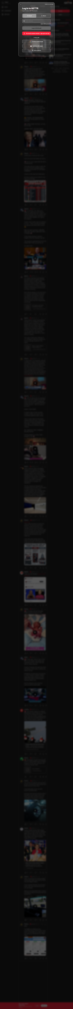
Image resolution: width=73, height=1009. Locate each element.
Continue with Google (37, 41)
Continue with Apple (37, 46)
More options (37, 50)
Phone (44, 15)
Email (30, 15)
